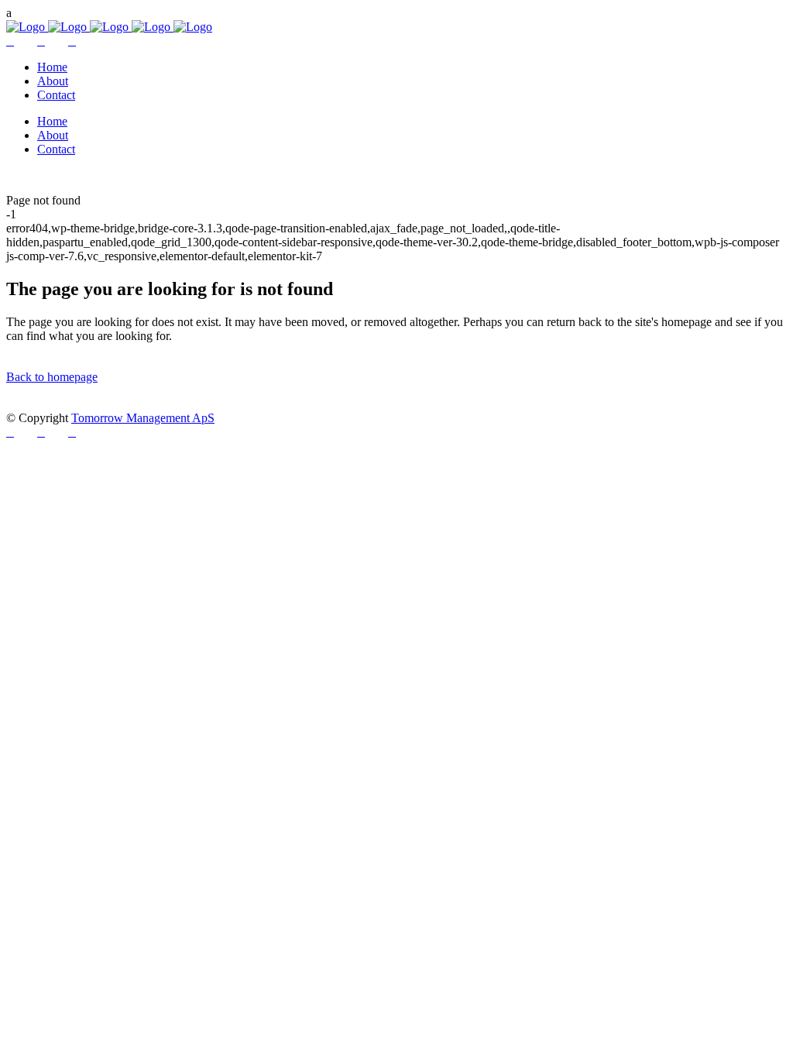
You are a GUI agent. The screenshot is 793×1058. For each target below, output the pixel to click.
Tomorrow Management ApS (143, 417)
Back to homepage (52, 376)
